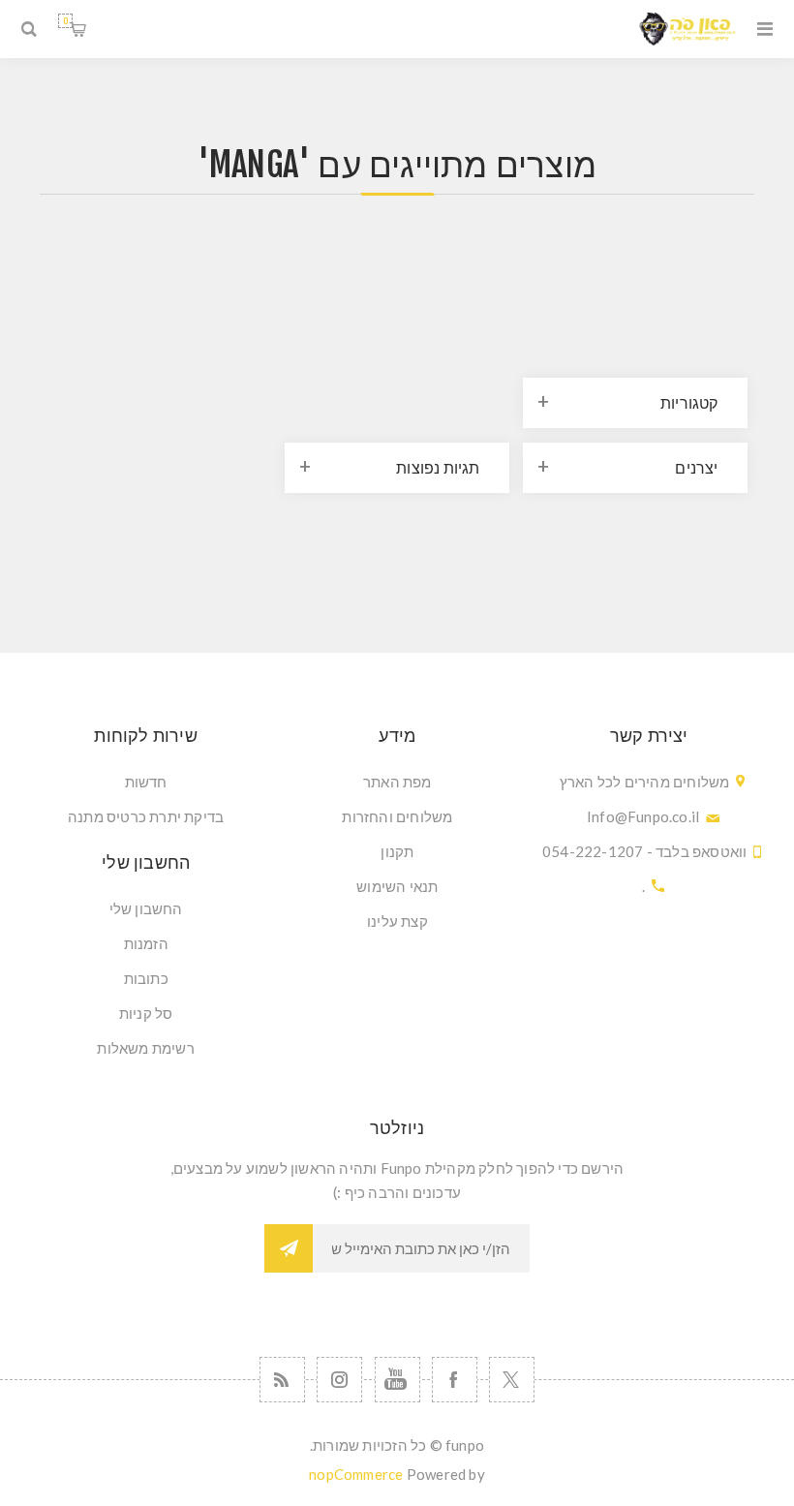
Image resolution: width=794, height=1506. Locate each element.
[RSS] (282, 1379)
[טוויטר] (511, 1379)
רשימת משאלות (145, 1048)
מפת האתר (397, 781)
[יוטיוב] (397, 1379)
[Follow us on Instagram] (339, 1379)
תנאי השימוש (397, 886)
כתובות (146, 978)
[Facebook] (454, 1379)
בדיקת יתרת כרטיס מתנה (146, 816)
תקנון (397, 851)
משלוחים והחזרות (397, 816)
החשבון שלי (146, 908)
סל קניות (65, 20)
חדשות (146, 781)
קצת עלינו (397, 921)
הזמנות (146, 943)
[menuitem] (398, 781)
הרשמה (288, 1248)
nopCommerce (356, 1474)
